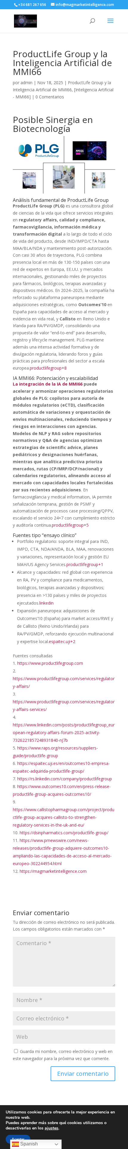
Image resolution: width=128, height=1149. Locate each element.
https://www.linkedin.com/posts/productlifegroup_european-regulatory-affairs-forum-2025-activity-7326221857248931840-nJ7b (64, 732)
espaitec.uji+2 (62, 641)
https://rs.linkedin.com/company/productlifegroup (64, 779)
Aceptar (18, 1139)
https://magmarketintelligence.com (53, 871)
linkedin (46, 603)
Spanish (28, 1143)
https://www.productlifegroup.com (50, 663)
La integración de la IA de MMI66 (47, 384)
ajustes (51, 1128)
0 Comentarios (49, 97)
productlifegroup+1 (84, 564)
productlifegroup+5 (70, 525)
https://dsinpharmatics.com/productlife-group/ (64, 832)
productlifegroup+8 (48, 368)
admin (26, 82)
